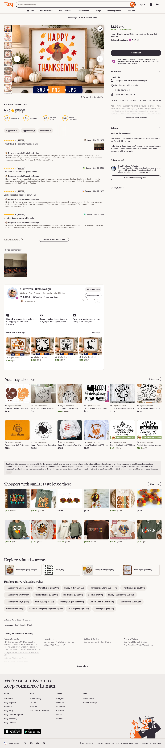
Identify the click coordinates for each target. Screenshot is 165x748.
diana (89, 140)
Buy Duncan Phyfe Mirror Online (59, 642)
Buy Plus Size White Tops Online (138, 645)
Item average (20, 109)
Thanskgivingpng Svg (105, 609)
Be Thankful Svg (96, 595)
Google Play (32, 731)
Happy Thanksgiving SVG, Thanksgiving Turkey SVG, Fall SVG (134, 35)
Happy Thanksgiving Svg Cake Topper (47, 609)
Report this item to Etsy (93, 97)
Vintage (98, 11)
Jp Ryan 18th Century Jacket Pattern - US (21, 653)
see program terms (142, 172)
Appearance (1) (29, 131)
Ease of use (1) (45, 131)
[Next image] (100, 59)
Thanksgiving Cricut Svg (135, 588)
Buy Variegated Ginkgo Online (97, 642)
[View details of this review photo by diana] (99, 146)
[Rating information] (21, 297)
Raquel (89, 214)
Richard (88, 191)
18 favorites (27, 620)
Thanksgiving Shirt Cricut (18, 595)
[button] (93, 295)
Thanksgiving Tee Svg (46, 602)
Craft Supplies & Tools (88, 17)
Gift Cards (131, 11)
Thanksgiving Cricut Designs (20, 588)
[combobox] (72, 5)
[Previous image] (17, 59)
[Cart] (157, 5)
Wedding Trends (114, 11)
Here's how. (126, 141)
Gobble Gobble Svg (16, 609)
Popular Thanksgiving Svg (47, 595)
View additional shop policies (135, 178)
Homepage (72, 17)
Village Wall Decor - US (54, 645)
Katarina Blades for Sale (15, 658)
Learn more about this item (136, 118)
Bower (88, 168)
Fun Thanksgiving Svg (74, 595)
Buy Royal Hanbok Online (135, 642)
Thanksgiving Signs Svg (80, 609)
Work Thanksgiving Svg (49, 588)
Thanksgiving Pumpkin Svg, (73, 602)
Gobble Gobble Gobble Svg (103, 602)
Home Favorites (65, 11)
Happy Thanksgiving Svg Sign (122, 595)
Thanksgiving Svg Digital (131, 602)
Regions (157, 743)
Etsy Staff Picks (46, 11)
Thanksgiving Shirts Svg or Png (104, 588)
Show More (82, 666)
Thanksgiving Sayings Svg (19, 602)
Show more (154, 484)
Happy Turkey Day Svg (75, 588)
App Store (13, 731)
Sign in (142, 5)
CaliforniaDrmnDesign (119, 40)
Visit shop (96, 332)
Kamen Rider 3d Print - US (16, 661)
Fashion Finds (83, 11)
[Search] (132, 5)
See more (155, 379)
